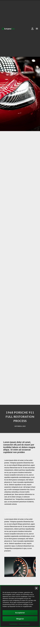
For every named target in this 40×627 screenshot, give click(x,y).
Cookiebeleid (13, 624)
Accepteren (20, 613)
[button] (36, 588)
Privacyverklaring (24, 624)
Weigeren (20, 619)
